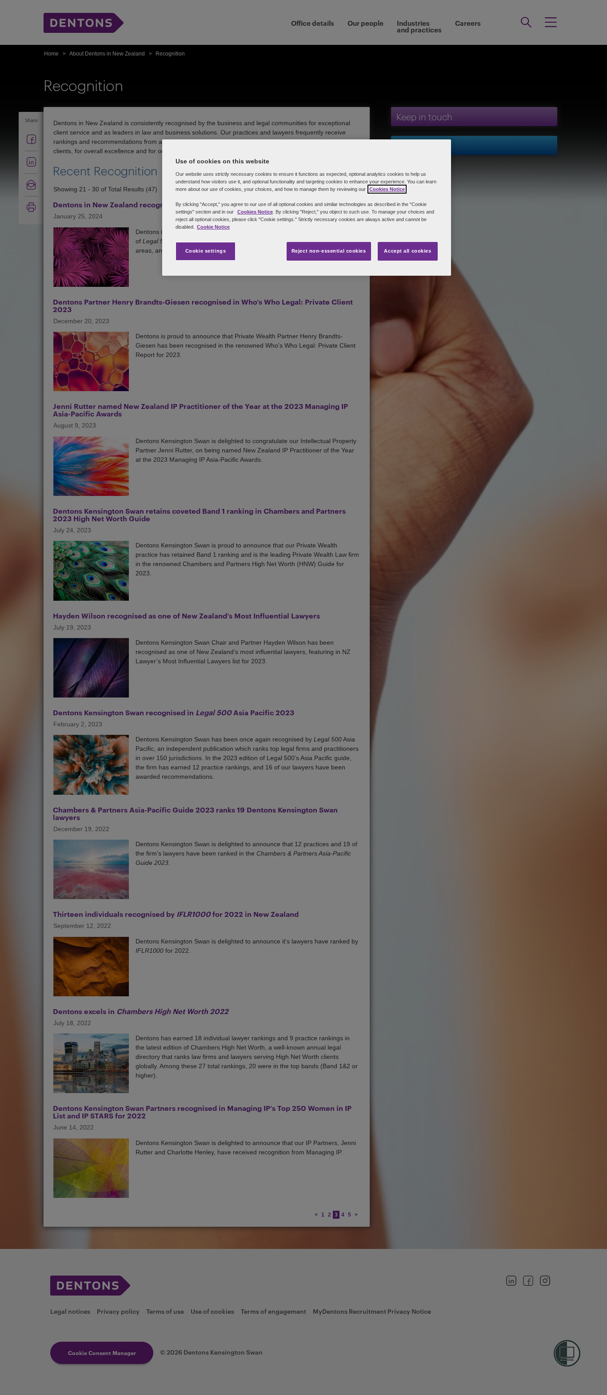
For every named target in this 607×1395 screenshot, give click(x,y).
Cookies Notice (387, 189)
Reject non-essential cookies (329, 251)
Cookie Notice (213, 227)
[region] (306, 207)
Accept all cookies (407, 251)
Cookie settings (205, 251)
